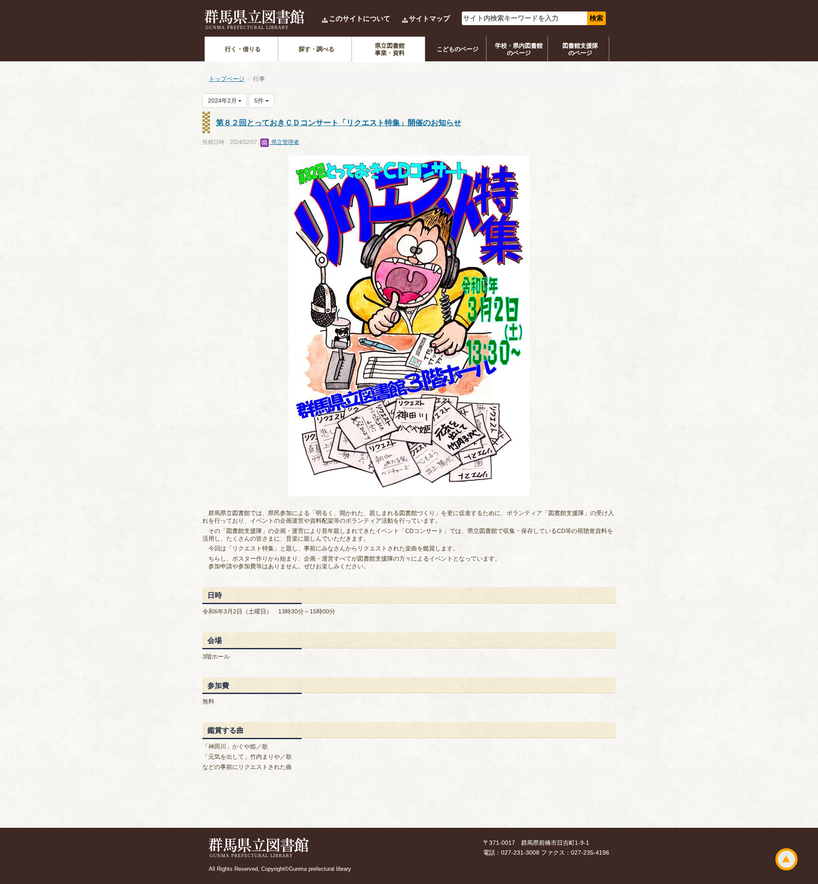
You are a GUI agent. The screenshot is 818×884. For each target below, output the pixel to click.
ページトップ (786, 859)
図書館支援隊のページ (580, 49)
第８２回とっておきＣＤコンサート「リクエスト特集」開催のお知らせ (338, 122)
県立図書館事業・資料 (390, 49)
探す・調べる (316, 49)
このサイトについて (359, 18)
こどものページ (457, 49)
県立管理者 (284, 142)
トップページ (227, 78)
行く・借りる (243, 49)
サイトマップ (429, 18)
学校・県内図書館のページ (519, 49)
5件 (259, 100)
